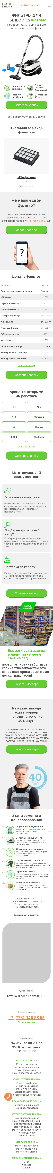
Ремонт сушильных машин (26, 1126)
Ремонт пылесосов (24, 904)
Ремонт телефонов (26, 1148)
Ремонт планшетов (26, 1151)
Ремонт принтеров (26, 1088)
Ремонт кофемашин (26, 1070)
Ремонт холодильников (26, 1118)
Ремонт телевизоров (26, 1145)
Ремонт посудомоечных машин (26, 1123)
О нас (26, 1161)
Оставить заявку (26, 375)
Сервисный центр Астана (24, 901)
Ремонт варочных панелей (26, 1129)
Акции (26, 1167)
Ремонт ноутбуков (26, 1083)
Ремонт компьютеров (26, 1086)
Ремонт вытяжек (26, 1135)
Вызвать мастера (26, 684)
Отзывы (26, 1164)
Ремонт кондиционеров (26, 1105)
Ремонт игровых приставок (26, 1094)
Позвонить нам (26, 1022)
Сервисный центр (24, 898)
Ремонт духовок (26, 1132)
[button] (20, 186)
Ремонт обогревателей (26, 1107)
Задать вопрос (26, 230)
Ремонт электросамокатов (26, 1073)
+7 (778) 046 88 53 (30, 5)
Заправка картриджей (26, 1091)
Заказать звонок (26, 105)
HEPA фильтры (27, 177)
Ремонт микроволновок (26, 1067)
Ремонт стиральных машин (26, 1120)
